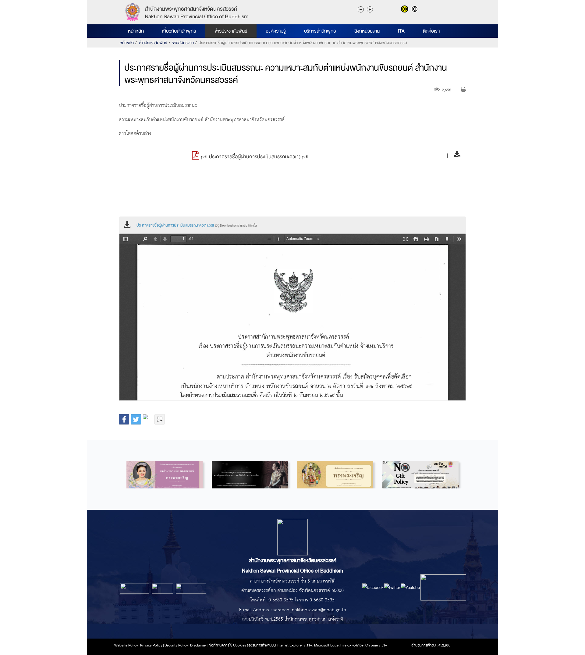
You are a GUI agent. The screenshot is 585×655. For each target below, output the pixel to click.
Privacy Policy (151, 645)
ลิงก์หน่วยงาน (367, 31)
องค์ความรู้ (276, 31)
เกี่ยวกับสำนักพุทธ (179, 31)
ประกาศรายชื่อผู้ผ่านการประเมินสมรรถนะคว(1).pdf (196, 225)
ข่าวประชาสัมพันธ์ (230, 31)
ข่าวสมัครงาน (183, 42)
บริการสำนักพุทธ (320, 31)
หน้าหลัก (136, 31)
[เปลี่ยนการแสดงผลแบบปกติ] (415, 10)
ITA (401, 31)
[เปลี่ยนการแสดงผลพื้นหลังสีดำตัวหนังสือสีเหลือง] (406, 10)
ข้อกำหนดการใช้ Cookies (227, 645)
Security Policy (176, 645)
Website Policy (126, 645)
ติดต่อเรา (431, 31)
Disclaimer (198, 645)
